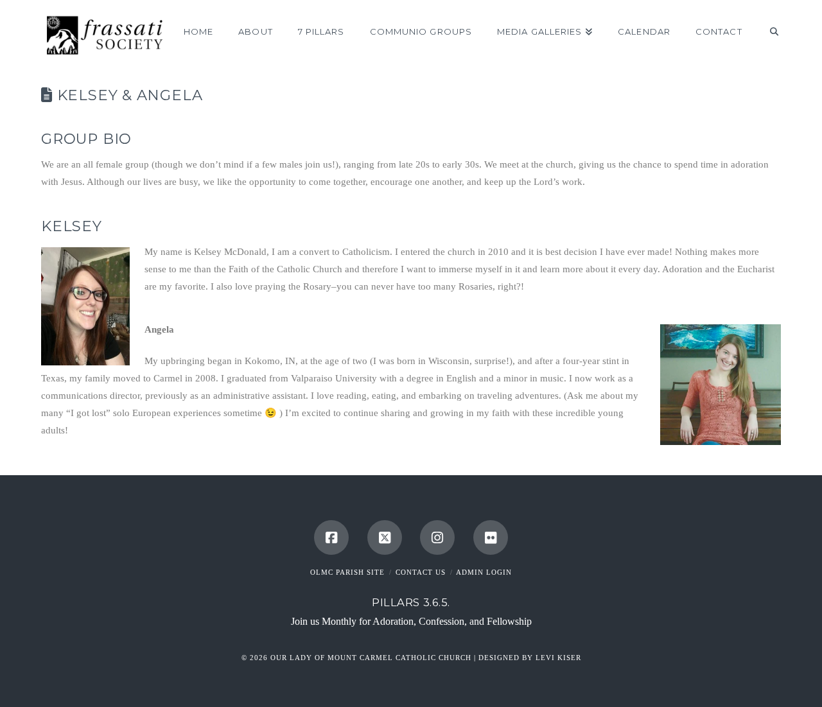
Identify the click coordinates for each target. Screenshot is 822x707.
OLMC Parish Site (347, 572)
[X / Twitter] (384, 537)
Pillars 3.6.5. (411, 602)
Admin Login (484, 572)
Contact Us (421, 572)
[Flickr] (490, 537)
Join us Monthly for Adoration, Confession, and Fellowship (411, 621)
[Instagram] (437, 537)
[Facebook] (331, 537)
